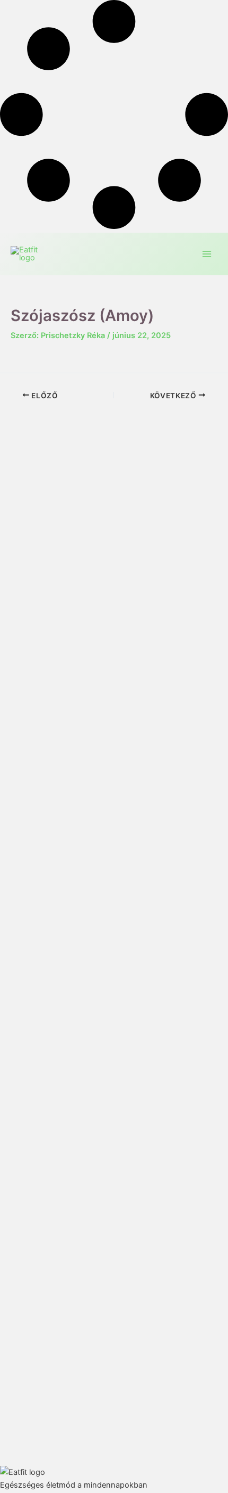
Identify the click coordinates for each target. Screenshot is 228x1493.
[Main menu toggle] (206, 254)
